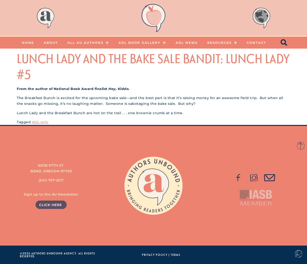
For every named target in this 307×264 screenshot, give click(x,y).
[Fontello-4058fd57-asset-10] (270, 178)
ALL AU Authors (85, 43)
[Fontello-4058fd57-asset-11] (238, 178)
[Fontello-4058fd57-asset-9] (254, 178)
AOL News (187, 43)
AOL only (40, 122)
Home (28, 43)
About (51, 43)
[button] (284, 43)
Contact (256, 43)
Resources (219, 43)
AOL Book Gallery (139, 43)
